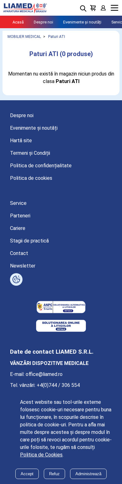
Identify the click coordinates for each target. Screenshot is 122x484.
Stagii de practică (29, 241)
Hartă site (21, 140)
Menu (114, 8)
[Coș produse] (93, 8)
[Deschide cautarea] (83, 8)
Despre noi (43, 22)
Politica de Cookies (41, 455)
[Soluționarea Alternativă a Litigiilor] (61, 308)
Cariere (17, 228)
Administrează (88, 473)
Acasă (18, 22)
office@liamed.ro (44, 374)
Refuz (54, 473)
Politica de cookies (31, 178)
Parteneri (20, 216)
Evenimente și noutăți (82, 22)
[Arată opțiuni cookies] (16, 279)
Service (18, 203)
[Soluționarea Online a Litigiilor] (61, 326)
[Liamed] (25, 8)
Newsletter (22, 266)
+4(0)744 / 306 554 (58, 385)
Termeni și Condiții (30, 153)
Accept (27, 473)
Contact (19, 253)
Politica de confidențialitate (41, 166)
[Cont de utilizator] (103, 8)
